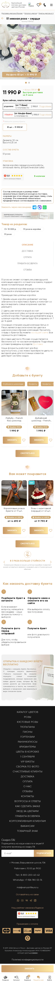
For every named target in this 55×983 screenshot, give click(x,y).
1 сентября (27, 756)
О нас (27, 786)
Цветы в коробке (27, 751)
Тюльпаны (27, 726)
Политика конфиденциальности (27, 959)
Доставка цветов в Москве (12, 13)
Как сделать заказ (27, 806)
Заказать (29, 968)
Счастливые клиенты (27, 771)
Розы (27, 717)
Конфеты (33, 384)
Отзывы (27, 791)
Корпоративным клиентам (27, 821)
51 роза (8, 234)
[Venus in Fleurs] (5, 7)
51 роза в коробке (32, 229)
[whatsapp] (18, 901)
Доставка (38, 344)
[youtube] (22, 901)
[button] (26, 83)
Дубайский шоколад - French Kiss (40, 419)
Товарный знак (27, 831)
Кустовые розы (27, 722)
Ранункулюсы (27, 741)
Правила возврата (27, 816)
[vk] (27, 901)
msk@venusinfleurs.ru (27, 887)
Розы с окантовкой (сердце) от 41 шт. (41, 509)
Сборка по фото (27, 766)
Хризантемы (27, 746)
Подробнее (45, 106)
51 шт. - (15, 127)
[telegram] (31, 901)
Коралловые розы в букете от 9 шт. (14, 509)
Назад (3, 18)
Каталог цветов (30, 13)
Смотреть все (27, 453)
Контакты (27, 796)
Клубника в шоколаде (13, 384)
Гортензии (27, 736)
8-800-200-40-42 (30, 875)
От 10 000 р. (10, 229)
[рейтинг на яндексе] (13, 180)
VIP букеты (27, 761)
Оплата (27, 781)
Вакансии (27, 826)
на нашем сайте (39, 332)
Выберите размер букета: (14, 121)
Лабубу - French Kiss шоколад (14, 419)
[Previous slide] (4, 562)
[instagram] (35, 901)
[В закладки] (51, 27)
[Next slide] (50, 562)
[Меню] (51, 5)
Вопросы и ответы (27, 801)
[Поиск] (31, 4)
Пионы (27, 731)
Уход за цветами (27, 811)
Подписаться (44, 853)
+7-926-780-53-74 (33, 880)
